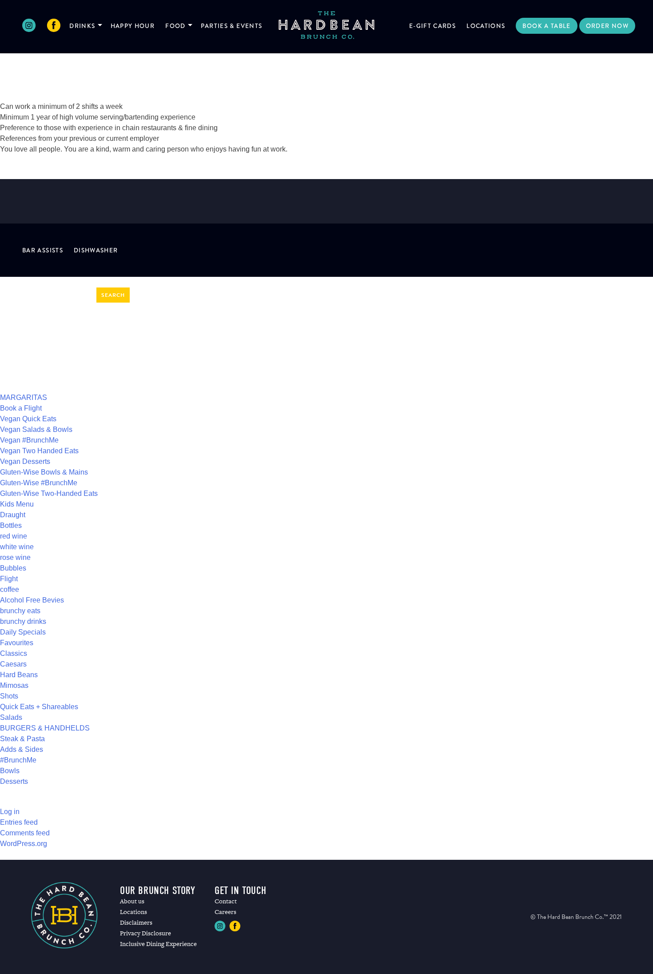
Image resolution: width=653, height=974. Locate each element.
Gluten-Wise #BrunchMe (38, 483)
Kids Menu (17, 504)
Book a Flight (21, 408)
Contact (226, 901)
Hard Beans (19, 675)
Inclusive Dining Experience (158, 943)
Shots (9, 696)
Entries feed (19, 822)
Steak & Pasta (22, 738)
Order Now (607, 25)
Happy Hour (133, 25)
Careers (225, 911)
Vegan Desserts (25, 461)
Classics (13, 653)
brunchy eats (20, 611)
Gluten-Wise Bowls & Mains (44, 472)
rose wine (15, 557)
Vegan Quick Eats (28, 419)
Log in (10, 811)
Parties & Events (232, 25)
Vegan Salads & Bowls (36, 429)
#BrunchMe (18, 760)
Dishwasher (96, 250)
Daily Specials (23, 632)
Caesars (13, 664)
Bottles (11, 525)
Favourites (16, 643)
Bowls (10, 770)
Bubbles (13, 568)
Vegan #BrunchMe (29, 440)
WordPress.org (23, 843)
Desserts (14, 781)
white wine (17, 547)
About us (132, 901)
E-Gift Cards (432, 25)
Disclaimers (136, 922)
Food (175, 25)
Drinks (82, 25)
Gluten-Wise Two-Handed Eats (49, 493)
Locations (485, 25)
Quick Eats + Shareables (39, 707)
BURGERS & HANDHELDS (45, 728)
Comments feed (25, 833)
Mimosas (14, 685)
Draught (12, 515)
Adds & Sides (21, 749)
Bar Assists (42, 250)
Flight (9, 579)
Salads (11, 717)
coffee (9, 589)
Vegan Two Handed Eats (39, 451)
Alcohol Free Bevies (32, 600)
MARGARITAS (23, 397)
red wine (13, 536)
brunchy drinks (23, 621)
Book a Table (546, 25)
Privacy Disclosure (145, 933)
